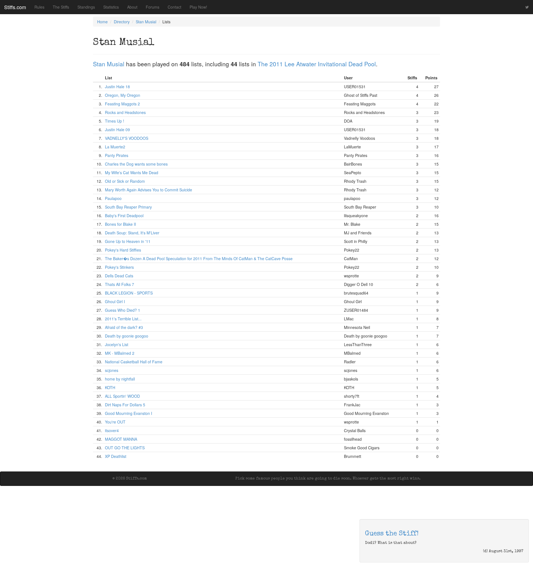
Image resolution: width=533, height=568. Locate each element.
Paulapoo (113, 198)
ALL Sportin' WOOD (122, 396)
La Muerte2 (115, 146)
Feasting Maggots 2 (122, 103)
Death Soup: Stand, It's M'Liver (132, 232)
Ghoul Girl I (115, 301)
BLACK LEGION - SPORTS (129, 293)
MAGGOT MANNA (121, 439)
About (132, 7)
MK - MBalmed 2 (119, 353)
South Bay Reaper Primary (128, 207)
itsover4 (112, 430)
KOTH (110, 387)
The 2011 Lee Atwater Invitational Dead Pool (317, 64)
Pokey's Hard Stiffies (123, 250)
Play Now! (198, 7)
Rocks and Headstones (125, 112)
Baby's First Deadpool (124, 215)
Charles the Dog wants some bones (136, 164)
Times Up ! (114, 121)
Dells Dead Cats (119, 275)
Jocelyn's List (116, 344)
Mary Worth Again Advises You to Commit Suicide (148, 189)
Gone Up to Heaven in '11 (127, 241)
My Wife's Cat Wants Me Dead (131, 172)
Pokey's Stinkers (119, 267)
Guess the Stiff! (392, 534)
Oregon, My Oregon (122, 95)
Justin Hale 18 (117, 86)
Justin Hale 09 (117, 129)
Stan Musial (146, 21)
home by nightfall (120, 379)
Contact (174, 7)
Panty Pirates (116, 155)
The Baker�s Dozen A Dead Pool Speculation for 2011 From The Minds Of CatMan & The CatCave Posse (199, 258)
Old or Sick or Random (125, 181)
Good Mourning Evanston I (128, 413)
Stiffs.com (15, 7)
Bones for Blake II (120, 224)
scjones (111, 370)
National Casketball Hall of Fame (133, 361)
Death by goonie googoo (126, 336)
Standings (86, 7)
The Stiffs (61, 7)
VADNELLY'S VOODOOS (126, 138)
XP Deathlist (115, 456)
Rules (39, 7)
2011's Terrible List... (123, 318)
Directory (122, 21)
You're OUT (115, 422)
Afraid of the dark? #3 (124, 327)
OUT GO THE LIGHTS (125, 447)
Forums (152, 7)
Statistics (111, 7)
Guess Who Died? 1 (122, 310)
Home (102, 21)
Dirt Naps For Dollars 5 (125, 404)
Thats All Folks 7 (119, 284)
